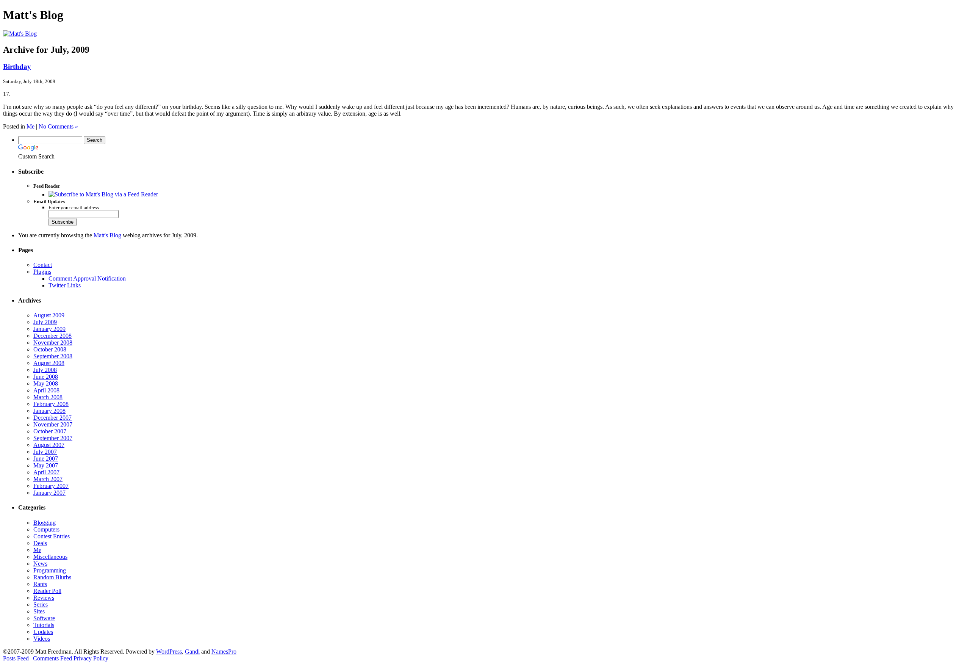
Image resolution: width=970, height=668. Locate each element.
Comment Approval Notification (87, 278)
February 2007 (51, 486)
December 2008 (52, 335)
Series (40, 604)
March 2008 (48, 397)
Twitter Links (64, 285)
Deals (40, 543)
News (40, 563)
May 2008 (45, 383)
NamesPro (223, 651)
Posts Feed (16, 658)
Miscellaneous (50, 557)
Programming (49, 570)
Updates (43, 632)
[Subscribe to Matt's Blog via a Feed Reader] (103, 194)
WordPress (169, 651)
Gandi (192, 651)
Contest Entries (51, 536)
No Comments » (58, 126)
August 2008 (48, 363)
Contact (42, 265)
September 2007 (52, 438)
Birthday (17, 67)
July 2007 (45, 451)
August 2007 (48, 445)
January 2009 (49, 329)
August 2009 (48, 315)
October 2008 (49, 349)
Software (44, 618)
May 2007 (45, 465)
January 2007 (49, 492)
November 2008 (52, 342)
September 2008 (52, 356)
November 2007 (52, 424)
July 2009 (45, 322)
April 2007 (46, 472)
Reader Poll (47, 591)
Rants (40, 584)
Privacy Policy (91, 658)
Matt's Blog (107, 235)
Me (30, 126)
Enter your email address (73, 207)
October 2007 (49, 431)
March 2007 (48, 479)
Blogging (44, 522)
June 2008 (45, 376)
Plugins (42, 271)
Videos (41, 638)
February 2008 (51, 404)
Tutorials (43, 625)
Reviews (43, 597)
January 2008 (49, 411)
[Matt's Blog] (20, 33)
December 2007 (52, 417)
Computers (46, 529)
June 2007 (45, 458)
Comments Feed (52, 658)
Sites (39, 611)
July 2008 (45, 370)
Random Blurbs (52, 577)
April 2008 (46, 390)
